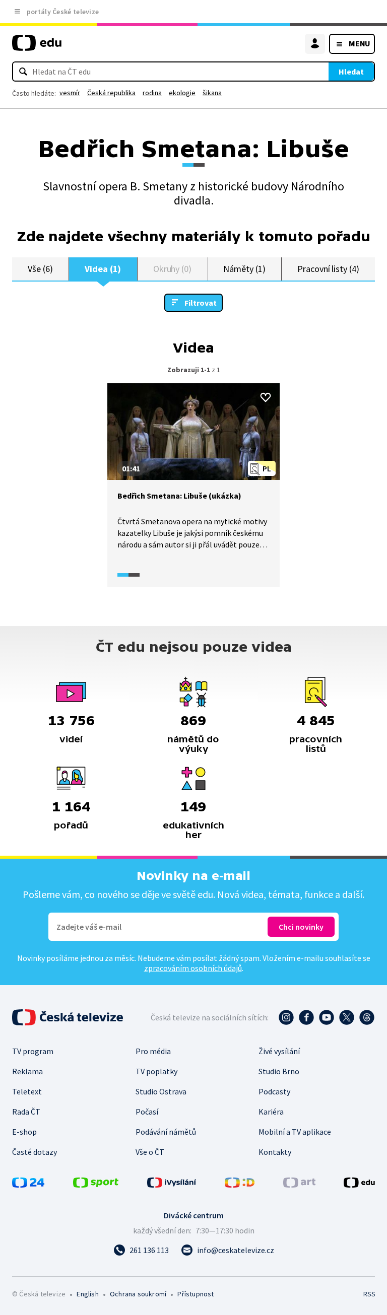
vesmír (69, 92)
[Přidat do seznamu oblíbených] (265, 397)
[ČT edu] (36, 47)
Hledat (351, 71)
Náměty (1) (244, 268)
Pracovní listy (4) (328, 268)
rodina (152, 92)
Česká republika (111, 92)
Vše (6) (40, 268)
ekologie (182, 92)
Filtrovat (200, 303)
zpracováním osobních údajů (193, 968)
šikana (212, 92)
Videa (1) (103, 268)
